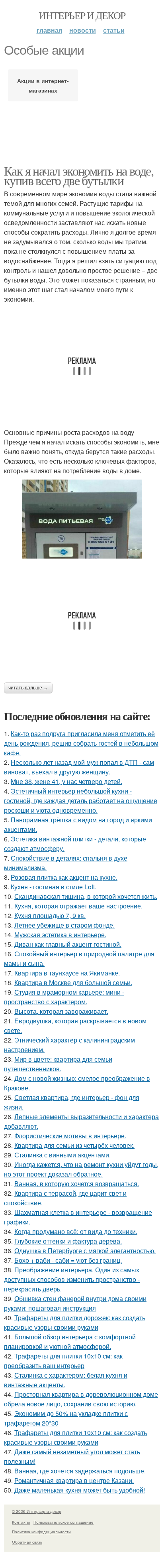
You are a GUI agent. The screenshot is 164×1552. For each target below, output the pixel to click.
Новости (82, 30)
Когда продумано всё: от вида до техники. (75, 1231)
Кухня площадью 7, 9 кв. (50, 915)
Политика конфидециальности (41, 1531)
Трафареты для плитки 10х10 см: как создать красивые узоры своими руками (75, 1437)
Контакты (21, 1522)
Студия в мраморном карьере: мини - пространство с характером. (64, 996)
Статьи (114, 30)
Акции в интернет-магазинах (43, 85)
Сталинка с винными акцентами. (62, 1154)
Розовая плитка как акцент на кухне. (64, 877)
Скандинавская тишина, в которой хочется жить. (85, 896)
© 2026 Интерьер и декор (36, 1511)
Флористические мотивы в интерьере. (70, 1135)
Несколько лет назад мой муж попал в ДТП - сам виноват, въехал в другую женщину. (79, 767)
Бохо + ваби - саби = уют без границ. (68, 1260)
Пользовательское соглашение (63, 1522)
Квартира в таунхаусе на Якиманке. (67, 972)
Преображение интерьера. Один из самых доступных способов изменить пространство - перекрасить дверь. (72, 1279)
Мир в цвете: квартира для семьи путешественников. (58, 1063)
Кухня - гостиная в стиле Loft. (53, 886)
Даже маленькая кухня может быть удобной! (79, 1490)
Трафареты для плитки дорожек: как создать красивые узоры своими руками (74, 1322)
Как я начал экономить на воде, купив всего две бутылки (78, 175)
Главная (49, 30)
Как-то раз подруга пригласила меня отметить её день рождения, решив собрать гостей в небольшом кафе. (81, 743)
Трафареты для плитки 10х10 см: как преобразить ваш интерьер (63, 1360)
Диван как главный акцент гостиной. (67, 944)
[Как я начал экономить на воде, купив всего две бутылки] (82, 519)
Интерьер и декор (82, 15)
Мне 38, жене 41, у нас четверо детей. (66, 781)
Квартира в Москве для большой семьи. (73, 982)
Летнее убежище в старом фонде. (64, 925)
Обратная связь (27, 1542)
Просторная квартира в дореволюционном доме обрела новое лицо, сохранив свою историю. (81, 1399)
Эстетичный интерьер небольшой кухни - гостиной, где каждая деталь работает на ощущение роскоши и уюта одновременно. (80, 800)
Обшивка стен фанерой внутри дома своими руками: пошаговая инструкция (75, 1303)
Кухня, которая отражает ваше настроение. (78, 905)
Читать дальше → (28, 688)
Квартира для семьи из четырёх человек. (74, 1145)
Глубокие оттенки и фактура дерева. (68, 1241)
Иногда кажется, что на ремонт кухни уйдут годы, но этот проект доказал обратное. (81, 1169)
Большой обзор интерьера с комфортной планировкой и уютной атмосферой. (70, 1341)
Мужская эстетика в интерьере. (60, 934)
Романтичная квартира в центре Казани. (74, 1480)
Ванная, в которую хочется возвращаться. (76, 1183)
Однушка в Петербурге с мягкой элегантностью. (85, 1250)
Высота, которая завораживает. (61, 1011)
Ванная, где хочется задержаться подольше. (80, 1470)
